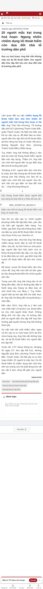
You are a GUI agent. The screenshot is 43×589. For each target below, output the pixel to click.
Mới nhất (7, 18)
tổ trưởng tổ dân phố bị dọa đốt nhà (25, 381)
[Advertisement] (21, 89)
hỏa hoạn (6, 381)
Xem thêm (20, 429)
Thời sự (9, 23)
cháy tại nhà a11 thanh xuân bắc (14, 385)
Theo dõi (33, 580)
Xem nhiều (17, 18)
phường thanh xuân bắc (11, 389)
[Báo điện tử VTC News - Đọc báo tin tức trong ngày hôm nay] (14, 13)
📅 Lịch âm (36, 18)
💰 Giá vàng (26, 18)
